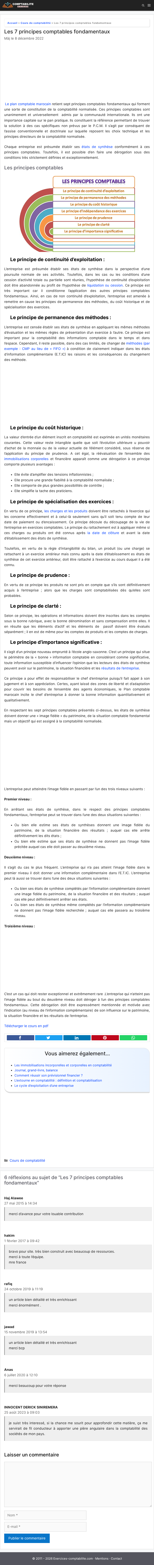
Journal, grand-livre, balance (36, 1070)
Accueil (12, 22)
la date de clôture (102, 533)
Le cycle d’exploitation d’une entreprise (44, 1086)
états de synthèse (97, 147)
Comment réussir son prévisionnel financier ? (48, 1075)
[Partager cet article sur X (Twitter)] (49, 1038)
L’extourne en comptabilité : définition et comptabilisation (58, 1080)
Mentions (101, 1558)
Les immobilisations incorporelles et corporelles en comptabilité (63, 1065)
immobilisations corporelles (26, 459)
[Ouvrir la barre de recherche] (143, 5)
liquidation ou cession (105, 285)
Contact (116, 1558)
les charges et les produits (66, 511)
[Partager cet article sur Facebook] (20, 1038)
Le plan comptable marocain (28, 104)
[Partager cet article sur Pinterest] (105, 1038)
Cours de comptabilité (36, 22)
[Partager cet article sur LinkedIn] (77, 1038)
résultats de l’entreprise (119, 668)
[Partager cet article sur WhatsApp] (133, 1038)
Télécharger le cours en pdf (26, 1026)
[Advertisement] (77, 72)
